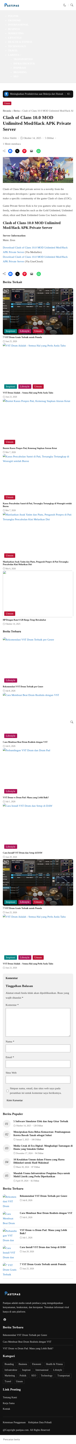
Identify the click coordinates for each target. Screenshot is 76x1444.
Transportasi (23, 59)
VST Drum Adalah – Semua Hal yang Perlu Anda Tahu (28, 393)
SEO (15, 76)
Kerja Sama (8, 1403)
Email (10, 1057)
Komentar (12, 1005)
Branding (20, 72)
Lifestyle (15, 37)
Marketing (16, 33)
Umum (7, 103)
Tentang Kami (10, 1397)
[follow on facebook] (5, 1319)
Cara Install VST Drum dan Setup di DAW (22, 853)
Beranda (7, 111)
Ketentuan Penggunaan (14, 1422)
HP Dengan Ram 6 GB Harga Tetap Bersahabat (24, 620)
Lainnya (13, 55)
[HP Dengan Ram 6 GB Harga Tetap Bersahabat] (38, 614)
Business (14, 29)
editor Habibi (10, 138)
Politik (13, 16)
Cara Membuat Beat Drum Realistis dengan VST (25, 742)
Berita (17, 111)
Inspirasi (19, 68)
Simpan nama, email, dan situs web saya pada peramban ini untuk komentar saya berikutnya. (36, 1090)
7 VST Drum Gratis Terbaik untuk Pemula (22, 337)
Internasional (18, 24)
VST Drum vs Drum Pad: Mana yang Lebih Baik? (26, 797)
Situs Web (11, 1072)
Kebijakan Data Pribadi (40, 1422)
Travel (13, 50)
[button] (64, 5)
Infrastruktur (24, 63)
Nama (10, 1041)
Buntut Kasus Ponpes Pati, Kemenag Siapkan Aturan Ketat (30, 448)
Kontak (6, 1409)
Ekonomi (14, 20)
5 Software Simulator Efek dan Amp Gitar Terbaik (40, 1121)
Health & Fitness (20, 42)
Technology (17, 46)
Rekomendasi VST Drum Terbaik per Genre (23, 686)
